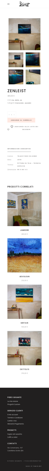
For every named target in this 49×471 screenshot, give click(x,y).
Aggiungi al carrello (21, 120)
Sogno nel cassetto (14, 434)
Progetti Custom (13, 404)
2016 (19, 160)
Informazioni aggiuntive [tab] (19, 149)
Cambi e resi (12, 421)
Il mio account (12, 414)
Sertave (24, 323)
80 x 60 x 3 (22, 169)
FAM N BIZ (37, 466)
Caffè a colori (12, 437)
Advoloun (24, 276)
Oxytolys (24, 369)
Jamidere (24, 230)
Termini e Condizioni (15, 418)
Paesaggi (19, 103)
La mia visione (12, 401)
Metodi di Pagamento (15, 424)
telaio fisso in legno (27, 156)
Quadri (28, 103)
